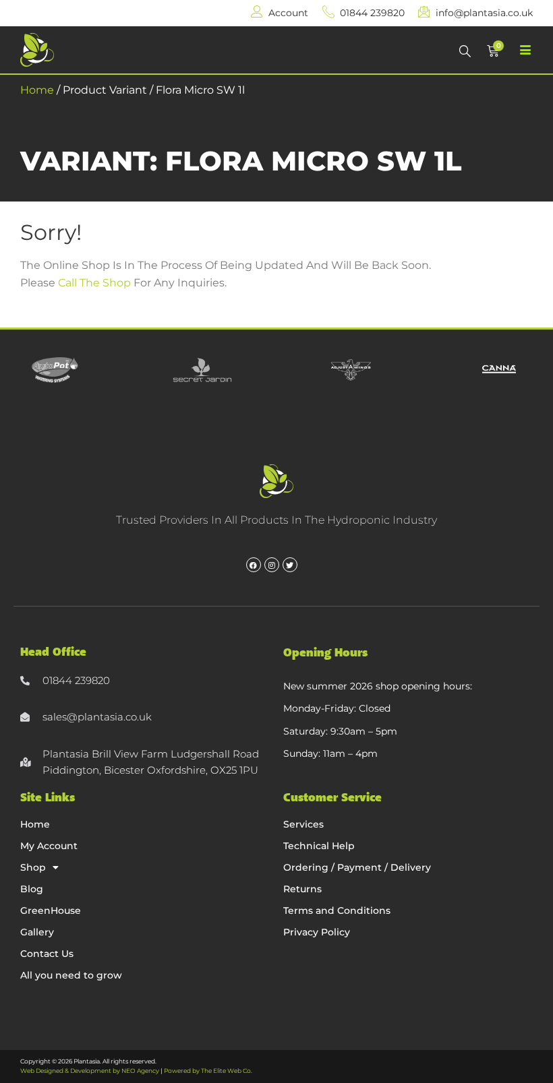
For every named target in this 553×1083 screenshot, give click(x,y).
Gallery (37, 932)
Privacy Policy (316, 932)
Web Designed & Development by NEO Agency (89, 1070)
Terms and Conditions (336, 910)
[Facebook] (253, 564)
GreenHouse (50, 910)
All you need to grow (71, 975)
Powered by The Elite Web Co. (208, 1070)
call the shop (94, 282)
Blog (31, 889)
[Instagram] (271, 564)
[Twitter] (290, 564)
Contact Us (47, 954)
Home (37, 90)
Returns (302, 889)
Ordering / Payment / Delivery (357, 867)
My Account (49, 846)
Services (303, 824)
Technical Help (319, 846)
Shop (33, 867)
